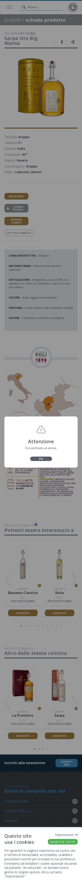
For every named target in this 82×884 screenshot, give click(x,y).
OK (41, 458)
